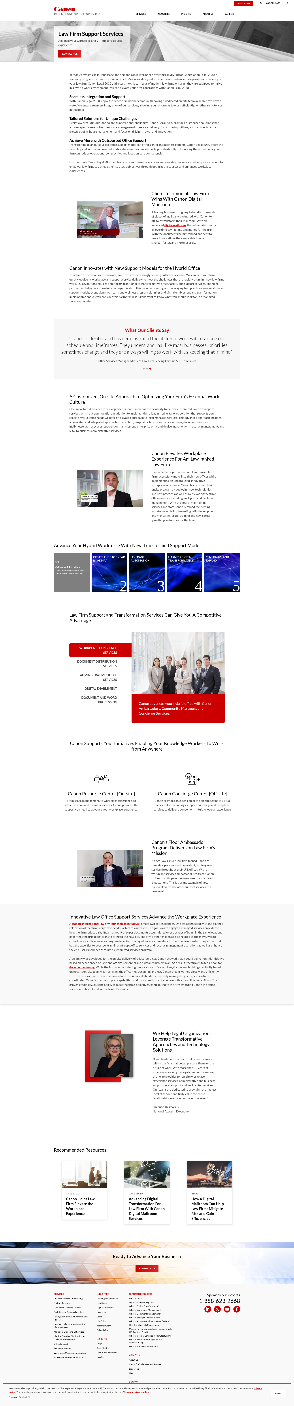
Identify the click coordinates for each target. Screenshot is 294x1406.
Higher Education (105, 1307)
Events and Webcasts (107, 1352)
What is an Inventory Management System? (149, 1321)
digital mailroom (175, 225)
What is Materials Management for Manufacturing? (145, 1341)
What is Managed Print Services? (144, 1317)
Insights (100, 1357)
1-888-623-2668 (272, 3)
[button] (110, 220)
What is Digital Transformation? (144, 1306)
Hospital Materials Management (144, 1325)
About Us (133, 1359)
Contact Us (70, 53)
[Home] (12, 3)
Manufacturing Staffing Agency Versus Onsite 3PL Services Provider (150, 1330)
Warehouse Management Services (70, 1353)
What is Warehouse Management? (145, 1310)
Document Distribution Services (97, 664)
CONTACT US (147, 1268)
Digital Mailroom (62, 1303)
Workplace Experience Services (98, 650)
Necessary (18, 1397)
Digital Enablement (101, 688)
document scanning (82, 967)
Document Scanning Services (67, 1307)
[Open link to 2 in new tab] (227, 1309)
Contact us (243, 3)
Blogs (99, 1343)
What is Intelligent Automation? (144, 1346)
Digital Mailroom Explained (142, 1302)
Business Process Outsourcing (68, 1298)
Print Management (63, 1348)
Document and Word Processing (99, 700)
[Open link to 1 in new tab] (217, 1309)
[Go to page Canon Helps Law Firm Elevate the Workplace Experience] (84, 1174)
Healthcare (102, 1303)
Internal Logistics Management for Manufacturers (70, 1325)
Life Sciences (103, 1321)
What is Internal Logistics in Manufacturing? (150, 1335)
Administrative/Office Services (98, 677)
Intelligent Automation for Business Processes (71, 1318)
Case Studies (103, 1348)
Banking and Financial (107, 1298)
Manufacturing (104, 1325)
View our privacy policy (136, 1391)
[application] (110, 219)
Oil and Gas (102, 1330)
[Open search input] (286, 3)
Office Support (61, 1344)
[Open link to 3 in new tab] (236, 1309)
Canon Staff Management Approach (146, 1364)
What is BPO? (135, 1298)
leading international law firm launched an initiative (105, 923)
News (131, 1373)
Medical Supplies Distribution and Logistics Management (70, 1338)
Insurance (101, 1312)
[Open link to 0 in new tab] (207, 1309)
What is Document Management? (145, 1313)
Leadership (134, 1368)
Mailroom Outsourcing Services (69, 1331)
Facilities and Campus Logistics (68, 1312)
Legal (99, 1316)
